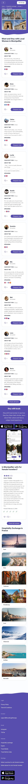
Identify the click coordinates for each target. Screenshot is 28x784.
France (3, 8)
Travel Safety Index (6, 752)
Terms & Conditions (6, 707)
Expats (3, 746)
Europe (19, 6)
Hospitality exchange (11, 6)
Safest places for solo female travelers (11, 765)
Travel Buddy (4, 749)
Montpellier (9, 8)
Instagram (4, 729)
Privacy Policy (5, 704)
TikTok (3, 732)
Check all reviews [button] (14, 523)
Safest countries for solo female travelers (12, 762)
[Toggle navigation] (3, 2)
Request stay (17, 74)
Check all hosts (14, 401)
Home (3, 6)
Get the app (21, 2)
